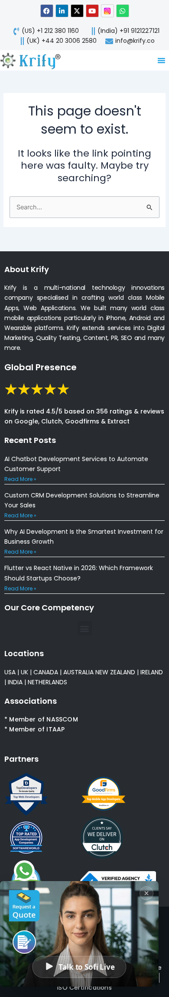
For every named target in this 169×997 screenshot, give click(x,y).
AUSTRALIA (78, 672)
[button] (85, 628)
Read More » (20, 479)
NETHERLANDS (47, 682)
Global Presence (40, 367)
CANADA (45, 672)
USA (10, 672)
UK (24, 672)
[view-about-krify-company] (34, 60)
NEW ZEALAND (115, 672)
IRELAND (151, 672)
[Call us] (24, 942)
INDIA (15, 682)
